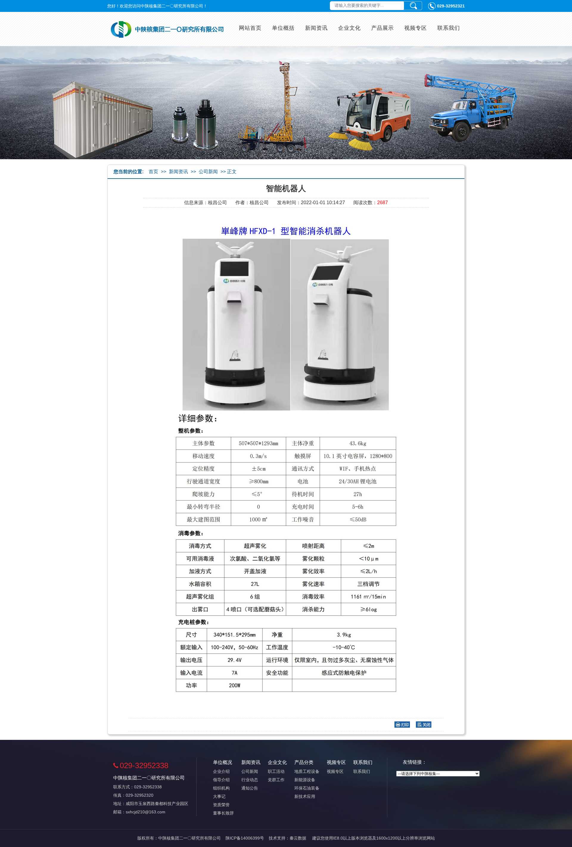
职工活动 (276, 771)
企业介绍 (221, 771)
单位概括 (283, 28)
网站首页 (250, 28)
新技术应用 (304, 796)
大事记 (219, 796)
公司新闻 (208, 171)
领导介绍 (221, 779)
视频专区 (415, 28)
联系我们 (448, 28)
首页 (153, 171)
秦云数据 (298, 838)
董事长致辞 (223, 813)
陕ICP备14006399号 (245, 838)
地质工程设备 (306, 771)
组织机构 (221, 788)
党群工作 (276, 779)
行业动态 (249, 779)
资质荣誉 (221, 804)
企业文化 (349, 28)
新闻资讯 (316, 28)
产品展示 (382, 28)
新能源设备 (304, 779)
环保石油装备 (306, 788)
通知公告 (249, 788)
